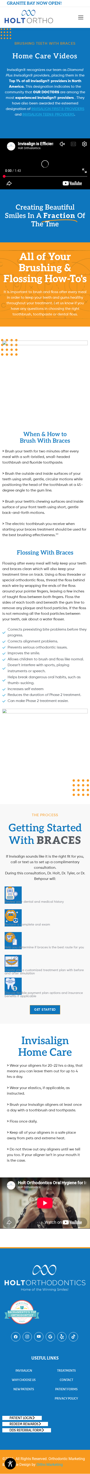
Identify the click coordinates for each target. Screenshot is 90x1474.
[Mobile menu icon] (80, 17)
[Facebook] (15, 1336)
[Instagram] (27, 1336)
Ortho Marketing (49, 1464)
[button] (22, 1418)
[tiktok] (73, 1336)
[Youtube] (38, 1336)
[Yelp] (61, 1336)
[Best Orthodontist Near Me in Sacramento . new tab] (22, 1328)
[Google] (50, 1336)
